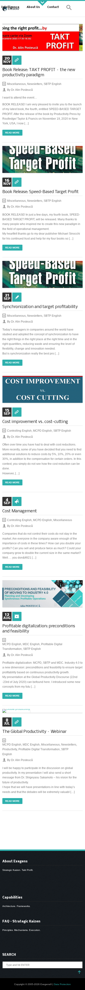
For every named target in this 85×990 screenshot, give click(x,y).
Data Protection (62, 984)
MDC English (31, 644)
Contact (53, 7)
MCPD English (42, 430)
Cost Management (19, 511)
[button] (69, 8)
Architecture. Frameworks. (16, 906)
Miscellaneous (16, 84)
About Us (33, 7)
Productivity (9, 749)
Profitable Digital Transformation (39, 749)
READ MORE (12, 132)
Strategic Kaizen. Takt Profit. (17, 870)
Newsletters (34, 84)
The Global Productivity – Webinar (34, 732)
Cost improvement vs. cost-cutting (35, 422)
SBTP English (52, 84)
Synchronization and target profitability (40, 307)
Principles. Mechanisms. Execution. (21, 930)
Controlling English (19, 430)
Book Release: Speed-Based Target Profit (40, 192)
